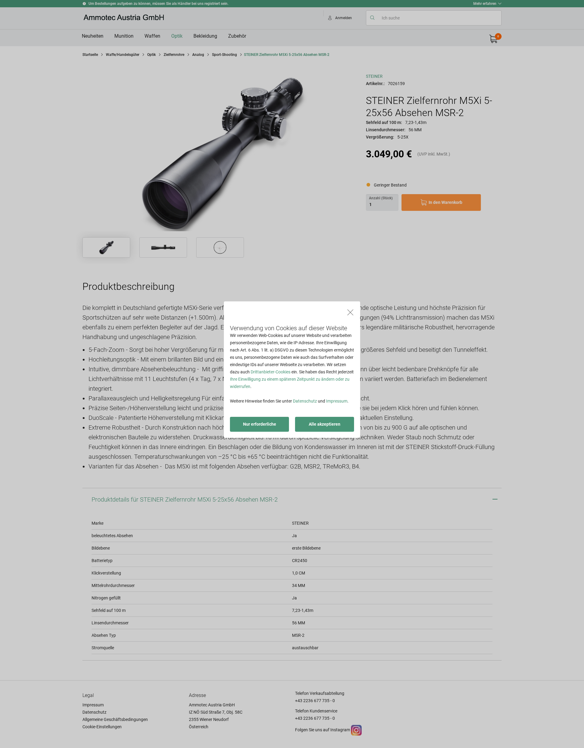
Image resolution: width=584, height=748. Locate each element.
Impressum (336, 401)
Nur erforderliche (259, 424)
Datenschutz (305, 401)
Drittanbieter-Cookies (270, 371)
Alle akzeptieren (324, 424)
